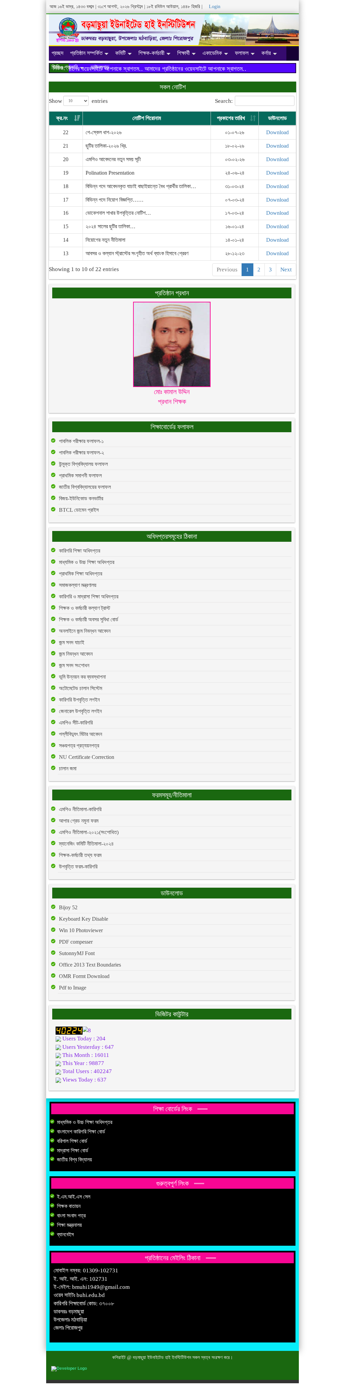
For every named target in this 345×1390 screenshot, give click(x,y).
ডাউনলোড (100, 67)
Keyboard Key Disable (83, 919)
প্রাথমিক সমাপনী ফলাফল (80, 475)
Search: (224, 101)
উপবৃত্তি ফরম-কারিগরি (78, 866)
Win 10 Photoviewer (81, 930)
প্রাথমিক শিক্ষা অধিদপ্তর (80, 573)
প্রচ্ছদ (57, 53)
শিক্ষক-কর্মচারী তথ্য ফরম (80, 855)
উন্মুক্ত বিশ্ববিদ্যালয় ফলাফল (83, 464)
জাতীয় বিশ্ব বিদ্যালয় (74, 1159)
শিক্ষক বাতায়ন (69, 1206)
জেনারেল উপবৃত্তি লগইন (80, 711)
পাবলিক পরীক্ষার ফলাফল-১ (81, 441)
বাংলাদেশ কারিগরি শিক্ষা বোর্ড (81, 1131)
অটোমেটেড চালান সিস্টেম (80, 688)
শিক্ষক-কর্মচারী (151, 53)
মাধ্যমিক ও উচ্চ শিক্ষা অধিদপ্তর (86, 562)
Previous (227, 269)
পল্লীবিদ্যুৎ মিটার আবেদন (80, 734)
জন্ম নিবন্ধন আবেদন (76, 654)
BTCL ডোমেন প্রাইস (79, 510)
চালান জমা (67, 768)
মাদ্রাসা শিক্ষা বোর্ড (72, 1150)
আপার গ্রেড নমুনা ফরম (78, 821)
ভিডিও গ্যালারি (65, 67)
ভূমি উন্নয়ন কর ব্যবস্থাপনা (82, 677)
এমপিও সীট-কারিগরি (76, 723)
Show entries (78, 101)
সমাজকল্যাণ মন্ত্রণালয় (77, 585)
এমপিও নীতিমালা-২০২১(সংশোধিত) (89, 832)
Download (277, 132)
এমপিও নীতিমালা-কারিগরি (80, 809)
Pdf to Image (72, 987)
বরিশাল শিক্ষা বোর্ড (72, 1141)
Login (214, 6)
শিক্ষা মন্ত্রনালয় (69, 1225)
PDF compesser (76, 942)
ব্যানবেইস (65, 1234)
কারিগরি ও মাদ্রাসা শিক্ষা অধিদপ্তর (88, 596)
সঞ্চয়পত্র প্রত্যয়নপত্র (79, 745)
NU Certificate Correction (86, 757)
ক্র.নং (62, 118)
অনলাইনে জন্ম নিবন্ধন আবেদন (85, 631)
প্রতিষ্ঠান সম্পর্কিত (86, 53)
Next (286, 269)
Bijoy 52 (68, 907)
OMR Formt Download (84, 976)
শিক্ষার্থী (183, 53)
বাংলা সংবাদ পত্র (71, 1215)
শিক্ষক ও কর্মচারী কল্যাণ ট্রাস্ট (84, 608)
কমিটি (120, 53)
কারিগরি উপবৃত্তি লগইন (79, 700)
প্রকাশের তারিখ (231, 118)
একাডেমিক (212, 53)
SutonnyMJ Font (77, 953)
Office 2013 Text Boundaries (90, 965)
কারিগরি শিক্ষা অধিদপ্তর (79, 551)
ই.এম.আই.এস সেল (73, 1197)
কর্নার (266, 53)
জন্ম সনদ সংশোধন (74, 665)
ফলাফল (242, 53)
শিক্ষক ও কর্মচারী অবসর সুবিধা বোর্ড (88, 619)
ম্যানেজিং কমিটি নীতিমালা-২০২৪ (86, 844)
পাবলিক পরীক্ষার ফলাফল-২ (81, 452)
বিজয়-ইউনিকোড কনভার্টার (81, 498)
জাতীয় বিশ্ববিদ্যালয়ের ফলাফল (85, 487)
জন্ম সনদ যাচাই (71, 642)
